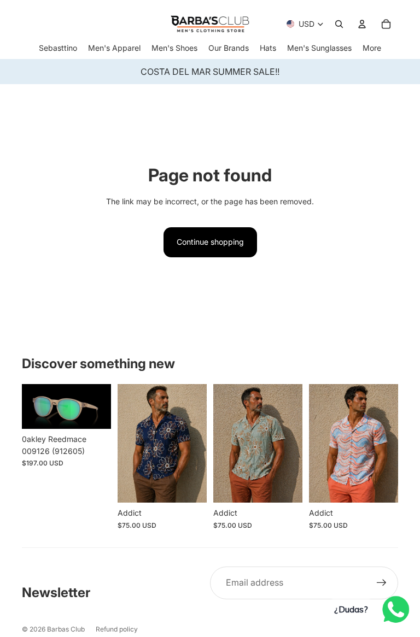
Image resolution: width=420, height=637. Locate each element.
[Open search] (339, 24)
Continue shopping (210, 241)
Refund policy (117, 629)
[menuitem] (372, 48)
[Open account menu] (362, 24)
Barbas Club (66, 629)
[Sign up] (381, 582)
